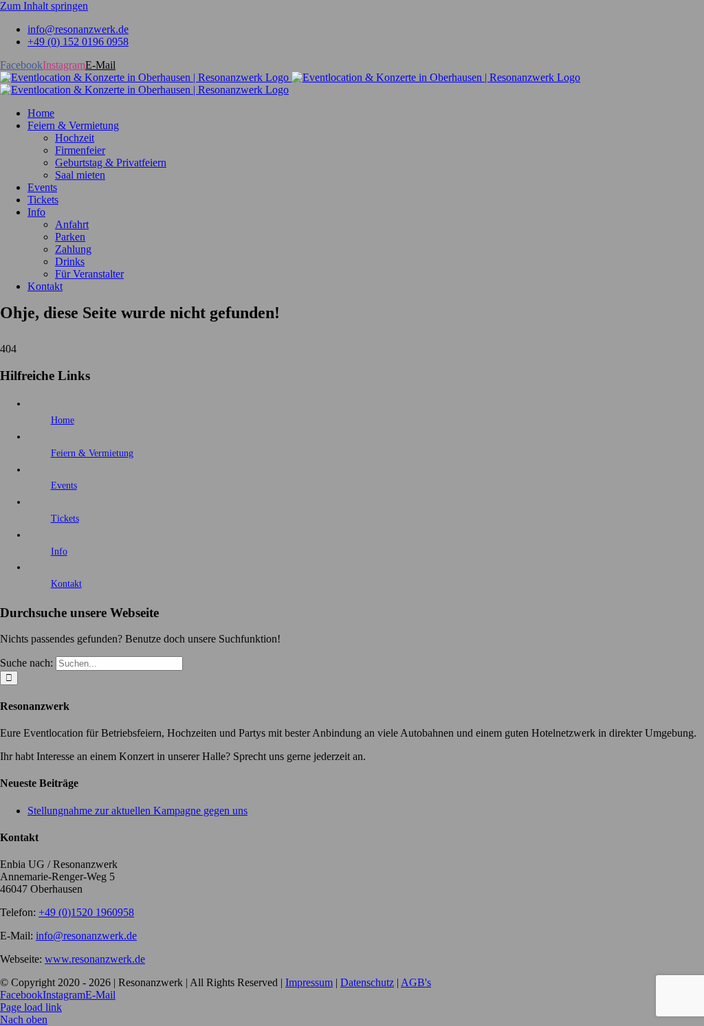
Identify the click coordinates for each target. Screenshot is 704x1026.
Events (64, 485)
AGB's (416, 982)
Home (62, 420)
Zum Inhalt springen (44, 6)
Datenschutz (367, 982)
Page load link (31, 1007)
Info (59, 551)
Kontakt (66, 584)
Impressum (309, 982)
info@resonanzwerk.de (86, 935)
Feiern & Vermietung (92, 453)
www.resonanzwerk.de (95, 959)
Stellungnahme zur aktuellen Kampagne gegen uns (138, 810)
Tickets (65, 518)
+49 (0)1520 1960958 (86, 912)
